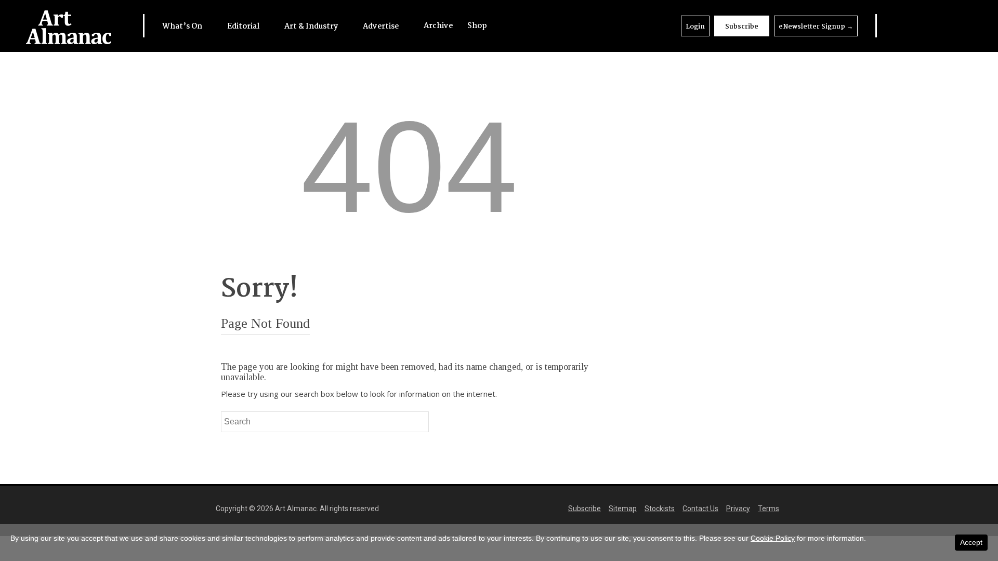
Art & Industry (311, 26)
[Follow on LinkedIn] (897, 25)
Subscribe (741, 26)
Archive (438, 26)
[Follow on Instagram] (938, 25)
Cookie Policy (773, 538)
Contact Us (700, 508)
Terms (768, 508)
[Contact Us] (959, 25)
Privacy (738, 508)
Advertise (381, 26)
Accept (971, 542)
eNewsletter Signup (816, 26)
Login (695, 26)
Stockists (660, 508)
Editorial (244, 26)
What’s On (183, 26)
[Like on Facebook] (917, 25)
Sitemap (623, 508)
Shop (477, 26)
